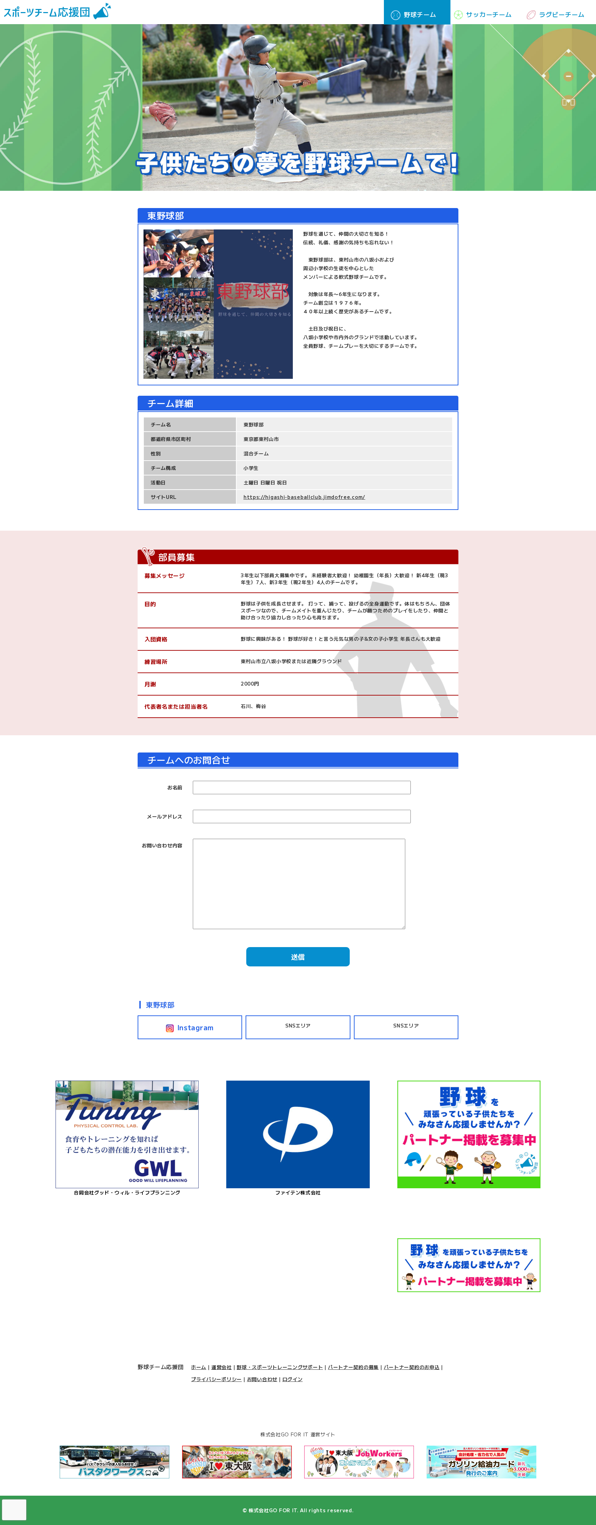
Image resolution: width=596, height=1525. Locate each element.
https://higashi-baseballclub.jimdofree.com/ (304, 496)
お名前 (174, 787)
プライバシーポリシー (216, 1379)
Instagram (195, 1027)
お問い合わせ (262, 1379)
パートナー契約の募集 (353, 1367)
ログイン (292, 1379)
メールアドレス (164, 816)
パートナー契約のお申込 (412, 1367)
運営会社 (221, 1367)
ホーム (198, 1367)
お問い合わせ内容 (162, 845)
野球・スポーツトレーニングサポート (280, 1367)
